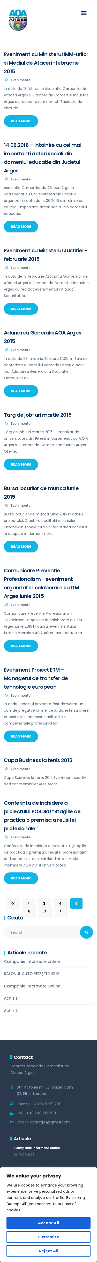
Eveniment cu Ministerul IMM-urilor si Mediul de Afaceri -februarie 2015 (46, 63)
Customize (48, 1237)
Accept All (48, 1223)
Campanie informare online (32, 961)
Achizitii (11, 998)
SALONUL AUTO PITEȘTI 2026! (31, 973)
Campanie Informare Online (32, 986)
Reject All (48, 1251)
